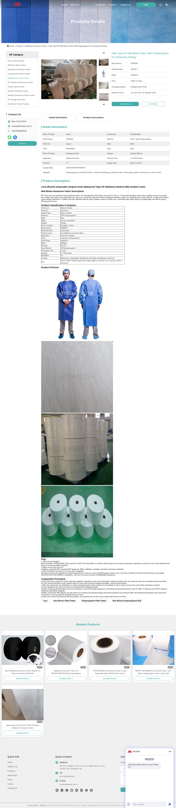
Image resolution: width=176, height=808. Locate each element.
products (86, 5)
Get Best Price (125, 104)
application (100, 5)
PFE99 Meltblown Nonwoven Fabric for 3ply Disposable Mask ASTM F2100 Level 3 (109, 672)
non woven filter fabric (65, 601)
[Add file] (128, 804)
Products (19, 46)
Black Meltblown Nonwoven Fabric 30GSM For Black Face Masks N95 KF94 (22, 672)
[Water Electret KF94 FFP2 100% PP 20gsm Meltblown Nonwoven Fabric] (22, 704)
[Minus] (170, 751)
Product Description (93, 117)
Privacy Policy (33, 805)
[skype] (15, 137)
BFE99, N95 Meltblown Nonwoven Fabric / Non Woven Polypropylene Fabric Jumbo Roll (153, 672)
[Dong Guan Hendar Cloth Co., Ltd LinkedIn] (81, 791)
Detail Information (58, 117)
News (10, 780)
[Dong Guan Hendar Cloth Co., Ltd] (17, 5)
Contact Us (12, 788)
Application (12, 775)
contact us (125, 5)
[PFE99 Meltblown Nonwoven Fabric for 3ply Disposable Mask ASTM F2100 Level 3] (110, 650)
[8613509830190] (86, 791)
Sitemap (43, 805)
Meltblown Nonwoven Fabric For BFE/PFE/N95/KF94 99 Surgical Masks (66, 672)
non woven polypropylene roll (127, 601)
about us (74, 5)
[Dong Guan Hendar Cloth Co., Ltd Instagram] (71, 791)
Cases (10, 784)
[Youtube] (76, 791)
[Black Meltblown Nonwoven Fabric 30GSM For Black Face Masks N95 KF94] (22, 650)
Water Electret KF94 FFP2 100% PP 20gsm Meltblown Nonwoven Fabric (22, 726)
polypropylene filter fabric (94, 601)
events (112, 5)
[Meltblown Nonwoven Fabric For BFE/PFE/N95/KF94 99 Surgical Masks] (66, 650)
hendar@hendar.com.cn (21, 126)
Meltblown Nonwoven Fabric (36, 46)
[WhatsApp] (9, 137)
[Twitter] (62, 791)
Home (64, 5)
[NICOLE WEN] (91, 791)
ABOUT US (12, 767)
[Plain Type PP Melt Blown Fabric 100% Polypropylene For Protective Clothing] (69, 79)
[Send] (170, 804)
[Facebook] (66, 791)
